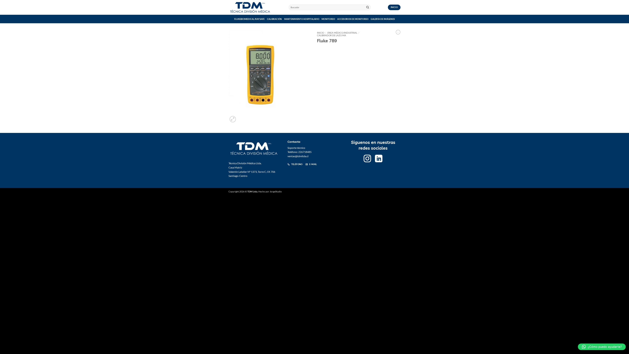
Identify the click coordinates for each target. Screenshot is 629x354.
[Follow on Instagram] (367, 159)
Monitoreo (328, 19)
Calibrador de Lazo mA (331, 35)
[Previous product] (398, 32)
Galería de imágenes (383, 19)
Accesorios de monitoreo (352, 19)
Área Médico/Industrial (342, 32)
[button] (233, 119)
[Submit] (367, 7)
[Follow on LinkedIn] (378, 159)
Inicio (320, 32)
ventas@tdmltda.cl (297, 156)
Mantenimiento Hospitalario (301, 19)
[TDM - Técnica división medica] (256, 7)
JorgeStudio (276, 191)
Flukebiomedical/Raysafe (249, 19)
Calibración (274, 19)
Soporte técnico (296, 147)
